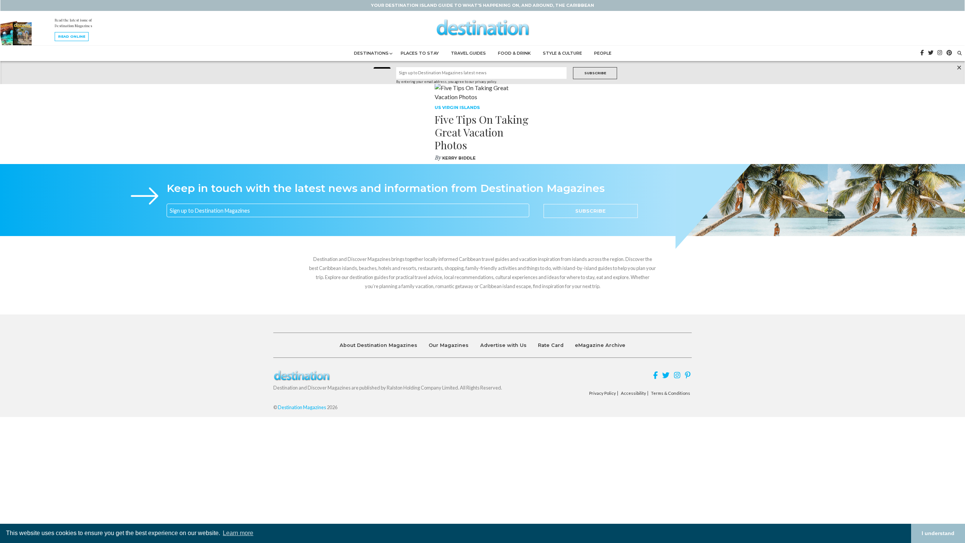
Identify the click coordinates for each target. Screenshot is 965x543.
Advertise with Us (503, 345)
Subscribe (595, 73)
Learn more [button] (238, 533)
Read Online (71, 36)
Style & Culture (562, 53)
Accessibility (633, 393)
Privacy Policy (602, 393)
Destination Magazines (302, 407)
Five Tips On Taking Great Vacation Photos (481, 132)
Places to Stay (420, 53)
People (602, 53)
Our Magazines (449, 345)
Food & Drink (514, 53)
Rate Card (551, 345)
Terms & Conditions (670, 393)
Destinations (371, 53)
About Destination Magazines (378, 345)
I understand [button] (938, 533)
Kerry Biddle (459, 158)
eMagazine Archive (600, 345)
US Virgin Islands (457, 107)
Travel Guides (468, 53)
